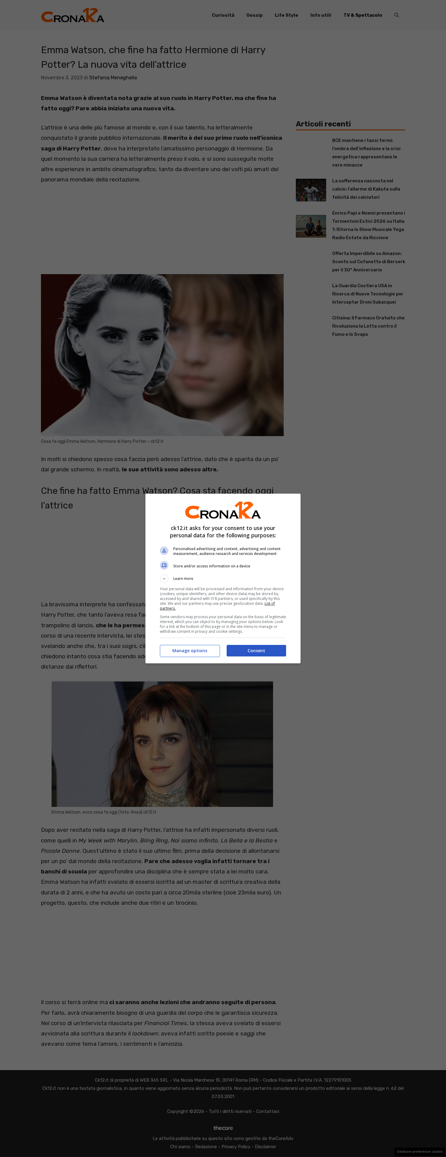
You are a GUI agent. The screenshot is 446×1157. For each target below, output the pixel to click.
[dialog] (223, 578)
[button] (223, 578)
